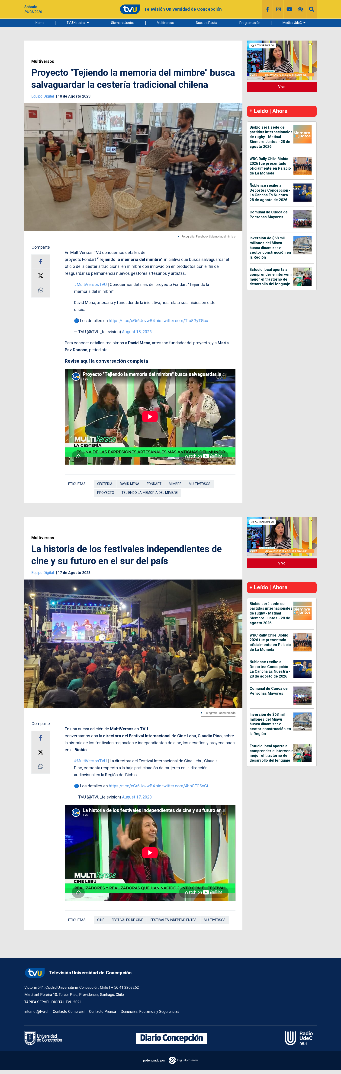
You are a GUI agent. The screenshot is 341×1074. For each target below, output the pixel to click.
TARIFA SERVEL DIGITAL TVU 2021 (53, 1002)
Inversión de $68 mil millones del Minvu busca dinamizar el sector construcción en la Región (270, 248)
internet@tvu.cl (36, 1011)
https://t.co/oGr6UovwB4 (132, 320)
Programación (249, 23)
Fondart (154, 484)
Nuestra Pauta (206, 23)
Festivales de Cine (127, 920)
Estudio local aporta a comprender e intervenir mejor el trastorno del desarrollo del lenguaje (271, 276)
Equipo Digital (43, 96)
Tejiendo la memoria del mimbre (150, 493)
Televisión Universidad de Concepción (90, 973)
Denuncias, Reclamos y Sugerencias (150, 1011)
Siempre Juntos (123, 23)
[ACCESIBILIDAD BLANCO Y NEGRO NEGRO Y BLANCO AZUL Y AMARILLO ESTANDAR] (300, 9)
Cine (100, 920)
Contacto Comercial (68, 1011)
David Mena (129, 484)
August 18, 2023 (137, 331)
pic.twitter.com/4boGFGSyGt (182, 785)
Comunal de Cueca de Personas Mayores (269, 214)
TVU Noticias (76, 23)
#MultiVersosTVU (90, 284)
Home (39, 23)
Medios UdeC (292, 23)
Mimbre (175, 484)
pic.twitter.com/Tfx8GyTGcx (182, 320)
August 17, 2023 (137, 797)
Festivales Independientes (173, 920)
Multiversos (165, 23)
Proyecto (105, 493)
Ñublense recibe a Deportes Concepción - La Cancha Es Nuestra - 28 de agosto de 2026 (270, 192)
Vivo (282, 87)
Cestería (105, 484)
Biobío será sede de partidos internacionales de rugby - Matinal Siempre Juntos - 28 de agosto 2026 (271, 137)
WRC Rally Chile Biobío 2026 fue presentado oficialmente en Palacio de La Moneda (270, 166)
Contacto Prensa (102, 1011)
